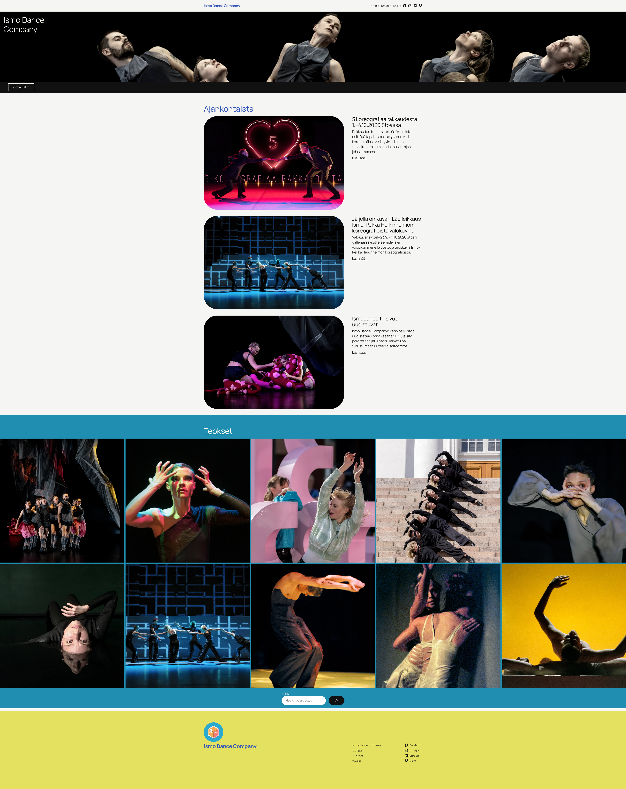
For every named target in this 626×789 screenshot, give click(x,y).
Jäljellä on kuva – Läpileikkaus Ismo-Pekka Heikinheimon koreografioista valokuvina (386, 224)
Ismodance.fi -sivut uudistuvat (374, 321)
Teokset (218, 431)
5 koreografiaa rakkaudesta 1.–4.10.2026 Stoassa (384, 122)
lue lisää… (359, 158)
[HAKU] (336, 700)
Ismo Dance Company (222, 5)
